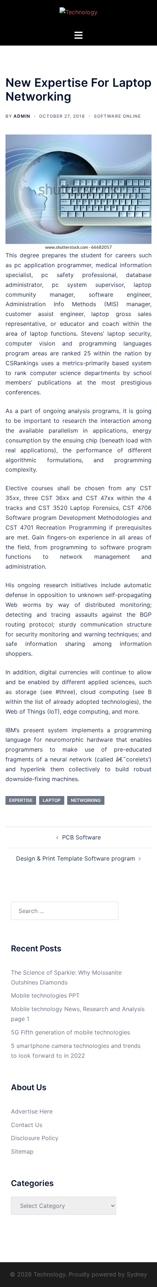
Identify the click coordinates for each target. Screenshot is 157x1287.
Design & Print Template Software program (75, 858)
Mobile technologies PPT (45, 995)
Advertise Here (32, 1111)
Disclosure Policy (34, 1138)
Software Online (117, 116)
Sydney (137, 1274)
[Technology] (78, 14)
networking (86, 800)
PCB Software (81, 837)
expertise (20, 800)
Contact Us (26, 1124)
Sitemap (22, 1151)
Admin (22, 116)
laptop (52, 800)
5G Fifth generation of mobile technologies (70, 1032)
